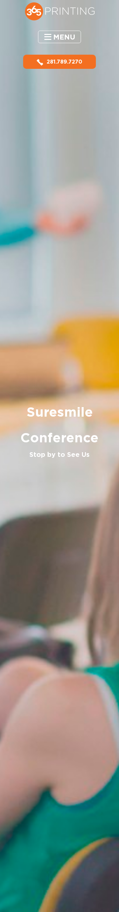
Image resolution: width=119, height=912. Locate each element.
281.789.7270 (64, 62)
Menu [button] (64, 37)
